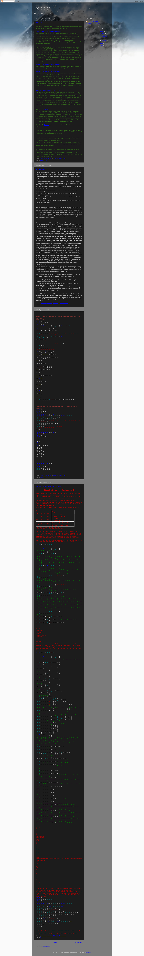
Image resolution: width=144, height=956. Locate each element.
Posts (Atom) (46, 946)
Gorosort (46, 125)
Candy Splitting (45, 109)
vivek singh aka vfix (93, 21)
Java (41, 937)
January (104, 40)
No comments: (63, 158)
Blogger (88, 952)
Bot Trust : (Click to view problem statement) (48, 90)
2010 (101, 43)
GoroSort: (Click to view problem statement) (48, 64)
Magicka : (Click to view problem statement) (48, 71)
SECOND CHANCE (42, 169)
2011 (101, 31)
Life (41, 304)
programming (43, 160)
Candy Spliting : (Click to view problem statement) (49, 31)
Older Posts (78, 943)
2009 (101, 45)
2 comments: (62, 936)
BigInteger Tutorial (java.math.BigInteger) (48, 486)
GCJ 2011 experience (42, 23)
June (103, 33)
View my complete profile (92, 23)
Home (55, 943)
